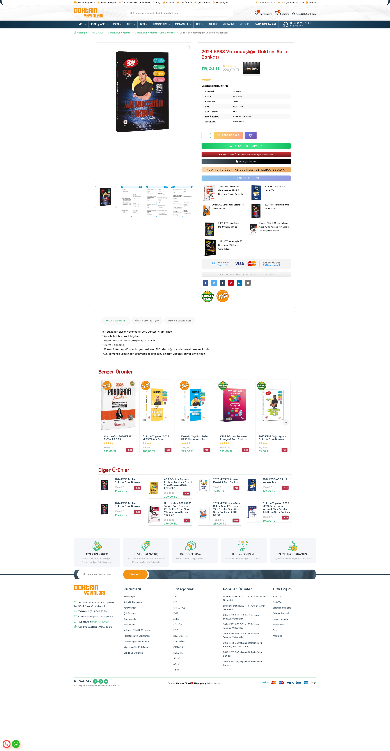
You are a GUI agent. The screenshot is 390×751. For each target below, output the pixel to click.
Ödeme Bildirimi (129, 3)
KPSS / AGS (98, 24)
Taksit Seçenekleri (179, 320)
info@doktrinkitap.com (292, 3)
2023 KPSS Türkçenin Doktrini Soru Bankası (226, 481)
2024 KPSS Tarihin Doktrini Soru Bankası (127, 481)
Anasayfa (82, 32)
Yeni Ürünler (186, 3)
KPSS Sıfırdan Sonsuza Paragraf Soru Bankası (232, 438)
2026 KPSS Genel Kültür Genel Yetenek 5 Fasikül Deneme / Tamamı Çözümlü (230, 190)
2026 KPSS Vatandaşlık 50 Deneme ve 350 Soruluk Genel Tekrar (230, 245)
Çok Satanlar (203, 3)
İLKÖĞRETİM (160, 24)
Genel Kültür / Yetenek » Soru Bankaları (155, 32)
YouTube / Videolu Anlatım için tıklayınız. (248, 154)
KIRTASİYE (229, 24)
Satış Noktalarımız (133, 602)
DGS (116, 24)
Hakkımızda (129, 624)
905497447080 (100, 621)
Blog (157, 3)
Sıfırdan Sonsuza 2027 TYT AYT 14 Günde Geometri (244, 598)
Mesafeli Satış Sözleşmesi (137, 635)
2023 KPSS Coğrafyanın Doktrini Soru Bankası (272, 438)
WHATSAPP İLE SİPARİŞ (246, 145)
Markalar (170, 3)
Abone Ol (135, 574)
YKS (81, 24)
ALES (130, 24)
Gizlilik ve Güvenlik (133, 652)
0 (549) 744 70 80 (267, 3)
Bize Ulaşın (129, 596)
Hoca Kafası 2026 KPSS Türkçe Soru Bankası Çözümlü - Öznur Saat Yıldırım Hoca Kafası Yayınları (177, 509)
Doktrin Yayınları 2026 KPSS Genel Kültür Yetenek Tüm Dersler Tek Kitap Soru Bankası (276, 508)
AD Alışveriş (200, 683)
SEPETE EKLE (231, 135)
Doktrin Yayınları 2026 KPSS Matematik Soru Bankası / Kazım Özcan (194, 438)
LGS (143, 24)
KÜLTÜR (213, 24)
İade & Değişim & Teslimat (137, 641)
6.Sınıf (176, 664)
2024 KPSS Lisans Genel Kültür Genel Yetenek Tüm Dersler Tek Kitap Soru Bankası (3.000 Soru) (227, 509)
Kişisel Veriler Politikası (136, 647)
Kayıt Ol (277, 596)
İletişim (312, 3)
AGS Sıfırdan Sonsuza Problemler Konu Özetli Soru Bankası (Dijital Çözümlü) (178, 484)
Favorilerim (145, 3)
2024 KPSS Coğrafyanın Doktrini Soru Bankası (242, 663)
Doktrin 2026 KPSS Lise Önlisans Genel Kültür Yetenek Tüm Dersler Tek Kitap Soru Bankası (274, 227)
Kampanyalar (222, 3)
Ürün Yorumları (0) (147, 320)
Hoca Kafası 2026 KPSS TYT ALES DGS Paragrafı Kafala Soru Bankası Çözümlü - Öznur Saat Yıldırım (117, 438)
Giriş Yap (277, 602)
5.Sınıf (176, 658)
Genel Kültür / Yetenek (119, 32)
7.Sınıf (176, 669)
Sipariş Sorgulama (86, 3)
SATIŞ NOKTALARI (265, 24)
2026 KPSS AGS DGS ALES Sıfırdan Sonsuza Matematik (241, 617)
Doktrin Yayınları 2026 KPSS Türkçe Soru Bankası (155, 438)
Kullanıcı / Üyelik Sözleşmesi (138, 630)
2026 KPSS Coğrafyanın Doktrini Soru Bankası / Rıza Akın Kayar (242, 644)
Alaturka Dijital (183, 683)
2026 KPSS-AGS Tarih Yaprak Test (275, 481)
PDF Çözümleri (248, 161)
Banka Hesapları (108, 3)
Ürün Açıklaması (116, 320)
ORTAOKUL (182, 24)
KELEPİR (244, 24)
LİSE (198, 24)
